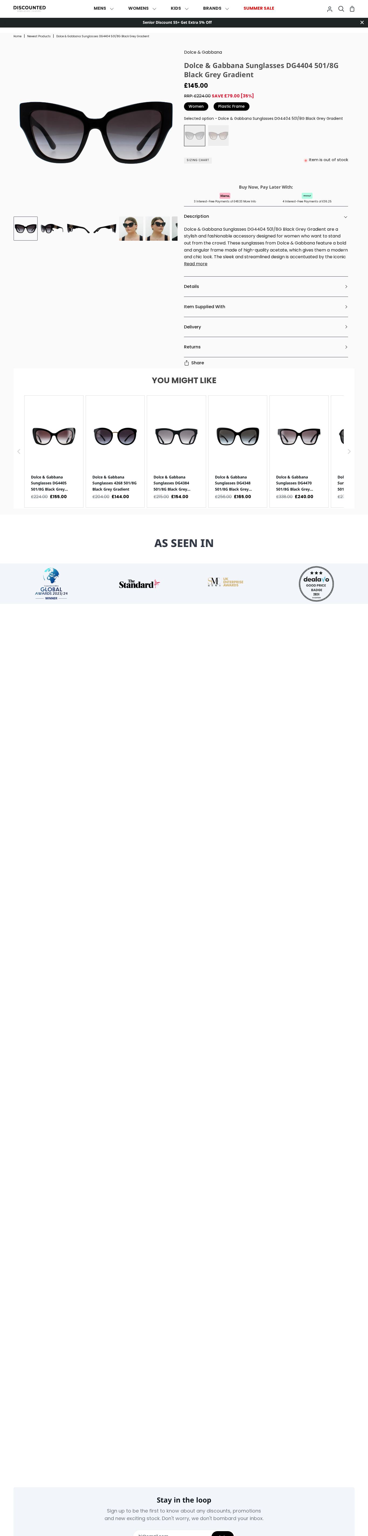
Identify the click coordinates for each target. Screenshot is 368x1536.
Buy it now (264, 174)
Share (197, 363)
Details (191, 286)
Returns (192, 347)
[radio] (194, 135)
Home (17, 36)
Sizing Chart (198, 160)
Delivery (192, 327)
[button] (18, 451)
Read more (195, 264)
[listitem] (54, 451)
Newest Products (39, 36)
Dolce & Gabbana (203, 52)
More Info (249, 201)
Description (196, 216)
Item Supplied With (204, 307)
